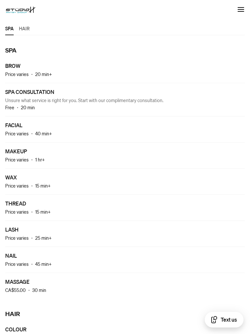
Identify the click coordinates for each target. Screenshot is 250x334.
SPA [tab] (9, 28)
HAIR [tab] (24, 28)
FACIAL (13, 125)
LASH (12, 229)
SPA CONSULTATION (29, 91)
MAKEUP (16, 151)
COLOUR (15, 329)
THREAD (15, 203)
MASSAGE (17, 281)
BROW (13, 65)
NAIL (11, 255)
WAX (11, 177)
